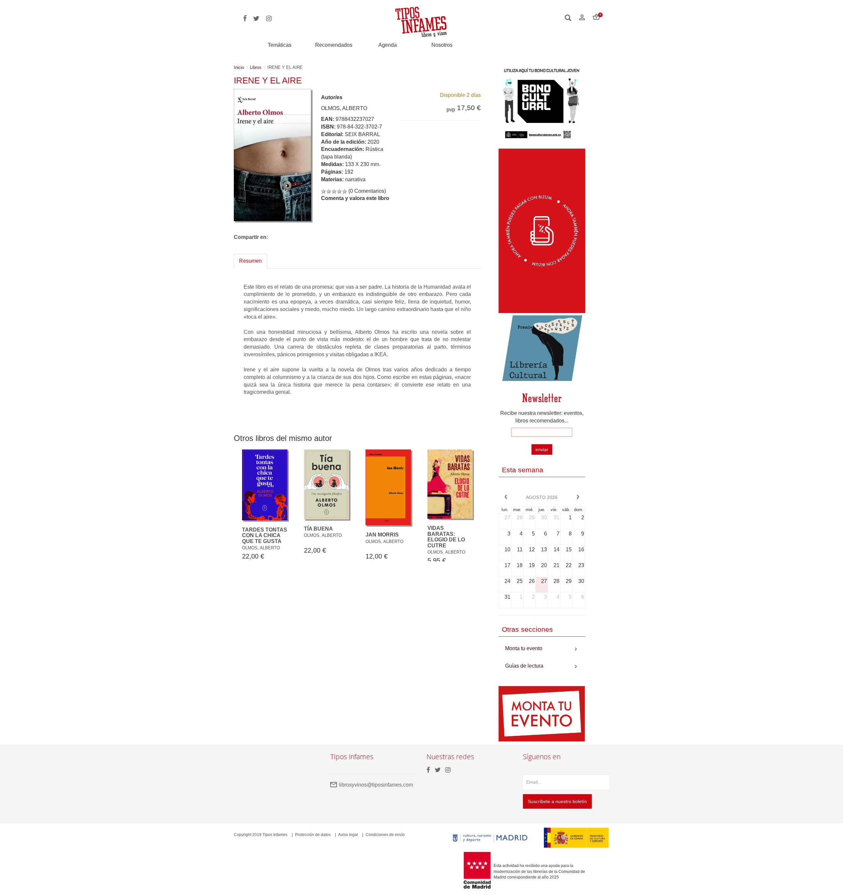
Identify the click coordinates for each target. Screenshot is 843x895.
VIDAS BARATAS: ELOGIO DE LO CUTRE (446, 536)
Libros (255, 67)
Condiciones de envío (385, 834)
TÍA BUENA (318, 529)
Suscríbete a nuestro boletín (557, 801)
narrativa (355, 179)
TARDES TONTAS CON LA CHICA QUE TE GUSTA (264, 535)
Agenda (387, 45)
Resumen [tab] (250, 261)
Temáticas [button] (279, 45)
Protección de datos (313, 834)
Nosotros (441, 45)
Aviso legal (348, 834)
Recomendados (333, 45)
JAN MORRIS (382, 534)
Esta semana (522, 470)
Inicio (239, 67)
